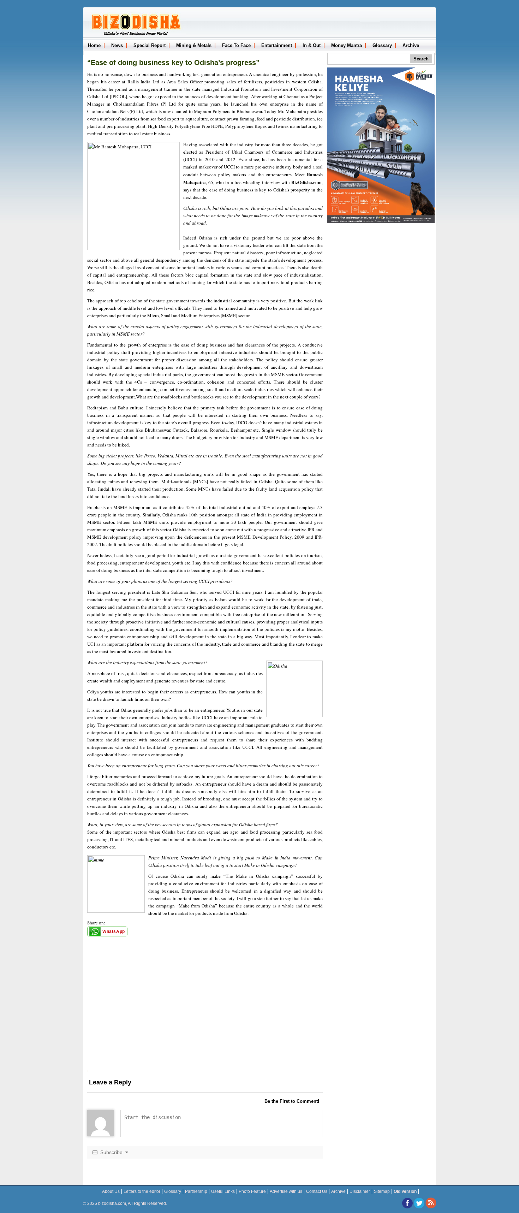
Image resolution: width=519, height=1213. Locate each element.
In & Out (312, 45)
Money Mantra (346, 45)
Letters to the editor (142, 1191)
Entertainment (276, 45)
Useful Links (223, 1191)
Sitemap (382, 1191)
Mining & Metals (193, 45)
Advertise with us (286, 1191)
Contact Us (316, 1191)
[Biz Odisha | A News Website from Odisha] (135, 34)
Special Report (149, 45)
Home (94, 45)
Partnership (196, 1191)
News (117, 45)
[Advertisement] (205, 1021)
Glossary (382, 45)
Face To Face (236, 45)
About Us (111, 1191)
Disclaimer (360, 1191)
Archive (410, 45)
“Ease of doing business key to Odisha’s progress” (173, 62)
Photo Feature (252, 1191)
